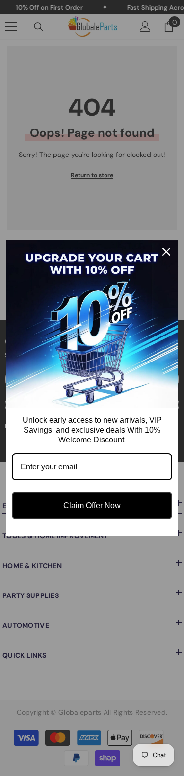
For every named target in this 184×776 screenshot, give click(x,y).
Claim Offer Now (92, 505)
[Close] (166, 251)
